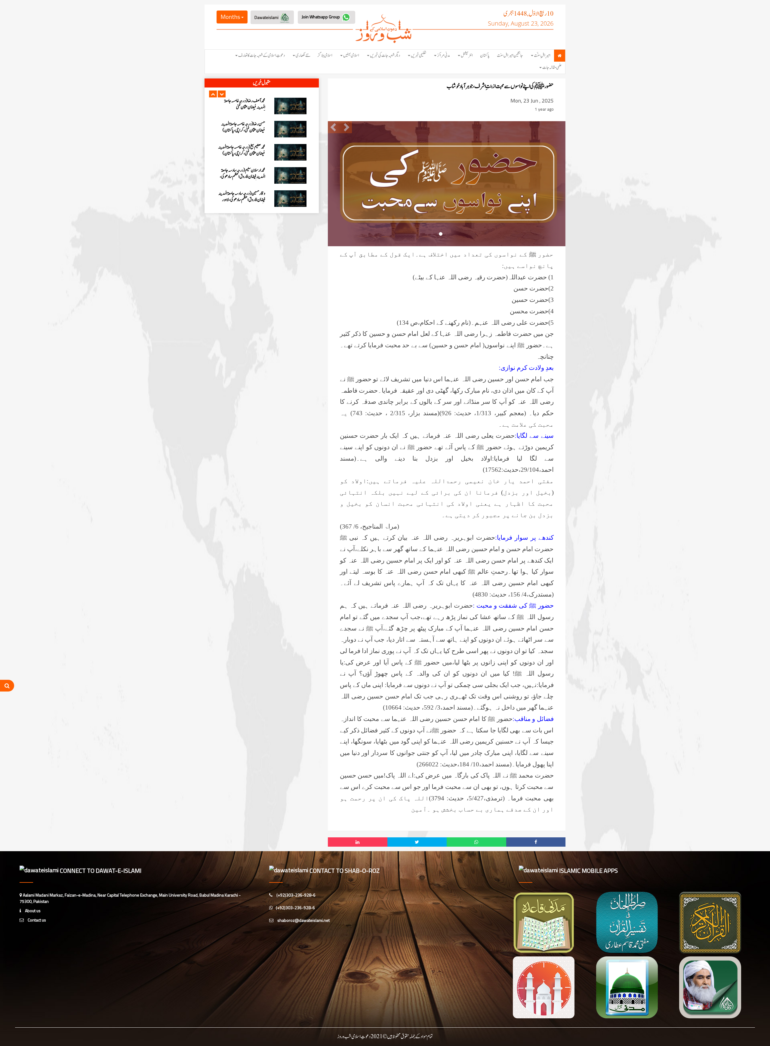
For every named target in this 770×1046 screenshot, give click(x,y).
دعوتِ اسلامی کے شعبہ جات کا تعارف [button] (261, 55)
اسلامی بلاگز (325, 55)
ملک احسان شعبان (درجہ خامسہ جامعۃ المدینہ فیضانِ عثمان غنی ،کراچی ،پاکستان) (242, 177)
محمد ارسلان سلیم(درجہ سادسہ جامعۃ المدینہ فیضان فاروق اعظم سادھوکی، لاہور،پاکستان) (242, 130)
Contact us (36, 920)
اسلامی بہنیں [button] (351, 55)
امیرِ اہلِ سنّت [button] (542, 55)
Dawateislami (266, 17)
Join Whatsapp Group (321, 17)
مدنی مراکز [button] (443, 55)
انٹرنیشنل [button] (467, 55)
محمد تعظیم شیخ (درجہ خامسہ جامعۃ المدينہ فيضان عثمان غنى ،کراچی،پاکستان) (241, 104)
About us (32, 910)
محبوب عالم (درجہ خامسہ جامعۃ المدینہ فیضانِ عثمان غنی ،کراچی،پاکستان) (242, 197)
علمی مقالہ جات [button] (552, 67)
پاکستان (485, 55)
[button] (213, 93)
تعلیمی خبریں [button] (418, 55)
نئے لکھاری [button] (303, 55)
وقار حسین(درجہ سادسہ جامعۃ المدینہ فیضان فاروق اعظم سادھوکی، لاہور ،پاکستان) (241, 153)
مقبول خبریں (261, 83)
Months (230, 16)
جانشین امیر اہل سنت (510, 55)
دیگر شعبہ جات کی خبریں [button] (385, 55)
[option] (261, 106)
